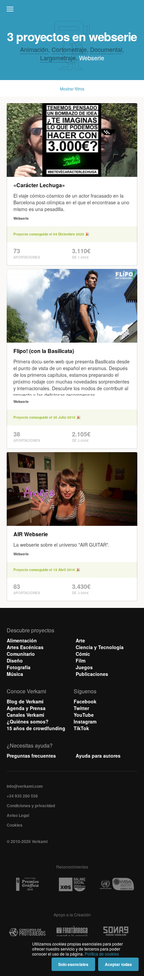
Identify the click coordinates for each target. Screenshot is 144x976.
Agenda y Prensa (26, 708)
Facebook (85, 701)
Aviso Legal (18, 815)
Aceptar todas (118, 964)
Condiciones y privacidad (31, 806)
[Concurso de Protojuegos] (27, 932)
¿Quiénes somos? (28, 721)
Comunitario (21, 653)
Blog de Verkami (25, 701)
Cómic (83, 653)
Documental (106, 49)
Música (15, 674)
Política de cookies (102, 954)
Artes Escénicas (25, 647)
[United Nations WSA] (116, 884)
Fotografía (18, 667)
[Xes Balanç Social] (71, 884)
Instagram (85, 721)
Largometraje (58, 57)
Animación (34, 49)
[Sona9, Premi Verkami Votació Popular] (116, 932)
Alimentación (22, 640)
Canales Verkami (25, 714)
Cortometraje (69, 49)
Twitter (81, 708)
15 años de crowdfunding (36, 728)
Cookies (14, 825)
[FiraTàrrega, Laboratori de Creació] (71, 932)
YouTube (84, 714)
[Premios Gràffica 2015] (27, 884)
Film (80, 660)
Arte (80, 640)
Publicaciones (92, 674)
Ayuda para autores (98, 755)
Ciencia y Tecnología (100, 647)
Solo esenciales (73, 964)
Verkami (72, 11)
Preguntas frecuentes (31, 755)
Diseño (15, 660)
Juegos (84, 667)
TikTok (81, 728)
